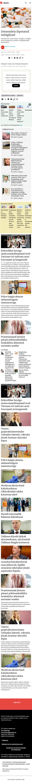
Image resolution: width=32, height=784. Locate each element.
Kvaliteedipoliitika (19, 764)
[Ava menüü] (30, 3)
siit (21, 125)
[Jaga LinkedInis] (14, 58)
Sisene (16, 85)
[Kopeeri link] (20, 58)
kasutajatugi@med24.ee (8, 732)
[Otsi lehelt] (25, 3)
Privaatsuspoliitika (8, 764)
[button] (2, 104)
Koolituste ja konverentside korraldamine (16, 749)
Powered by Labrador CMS (16, 779)
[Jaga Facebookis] (9, 58)
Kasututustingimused (19, 762)
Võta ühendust (7, 762)
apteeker (20, 95)
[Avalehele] (11, 3)
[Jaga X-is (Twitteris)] (12, 58)
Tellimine (5, 740)
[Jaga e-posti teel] (17, 58)
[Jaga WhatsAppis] (22, 58)
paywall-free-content (8, 95)
